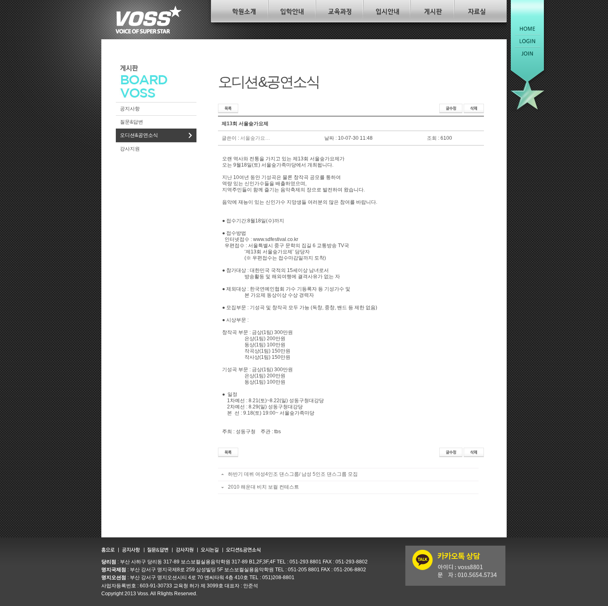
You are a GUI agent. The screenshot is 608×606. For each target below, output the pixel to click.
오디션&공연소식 (139, 135)
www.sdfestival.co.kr (275, 239)
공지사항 (130, 109)
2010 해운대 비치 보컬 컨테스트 (263, 487)
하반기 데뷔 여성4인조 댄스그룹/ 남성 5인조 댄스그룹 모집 (292, 474)
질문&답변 (131, 122)
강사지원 (130, 149)
